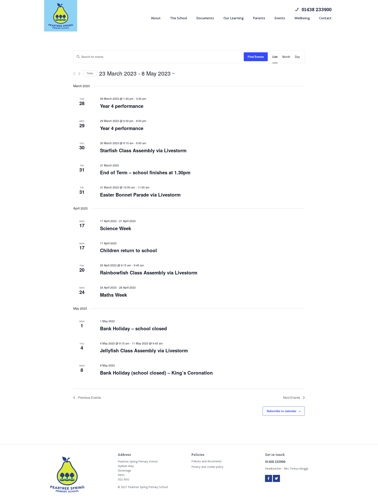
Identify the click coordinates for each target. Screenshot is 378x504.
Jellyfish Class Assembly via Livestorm (144, 350)
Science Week (115, 228)
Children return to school (128, 250)
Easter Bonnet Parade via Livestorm (140, 194)
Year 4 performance (121, 105)
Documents (205, 18)
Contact (325, 18)
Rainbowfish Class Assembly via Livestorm (148, 272)
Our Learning (233, 18)
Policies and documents (206, 461)
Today (90, 73)
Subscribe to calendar (281, 411)
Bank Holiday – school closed (133, 328)
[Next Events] (79, 74)
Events (280, 18)
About (156, 18)
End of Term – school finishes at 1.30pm (145, 172)
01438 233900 (317, 9)
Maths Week (113, 294)
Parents (259, 18)
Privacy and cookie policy (207, 467)
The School (178, 18)
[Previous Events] (74, 74)
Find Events (256, 57)
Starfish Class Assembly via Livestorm (143, 150)
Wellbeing (302, 18)
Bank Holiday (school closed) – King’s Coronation (156, 372)
